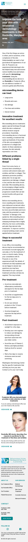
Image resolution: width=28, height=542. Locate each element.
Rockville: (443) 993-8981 (5, 513)
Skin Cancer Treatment (18, 490)
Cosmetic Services (20, 495)
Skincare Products (20, 498)
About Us (4, 480)
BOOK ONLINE (7, 518)
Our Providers (5, 491)
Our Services (20, 480)
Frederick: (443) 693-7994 (5, 508)
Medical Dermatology (19, 485)
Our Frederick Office (7, 484)
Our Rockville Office (6, 487)
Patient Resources (6, 495)
